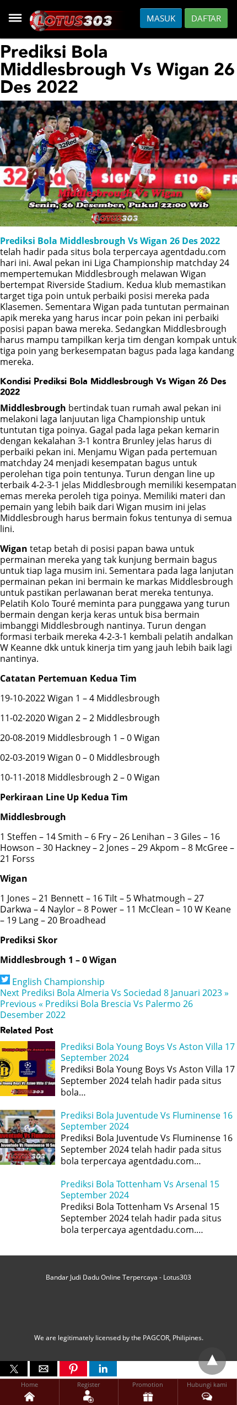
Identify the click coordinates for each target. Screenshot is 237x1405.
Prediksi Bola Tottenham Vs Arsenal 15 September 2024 (140, 1190)
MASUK (161, 18)
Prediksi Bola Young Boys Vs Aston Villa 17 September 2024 (148, 1052)
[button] (14, 1368)
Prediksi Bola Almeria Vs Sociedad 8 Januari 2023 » (114, 993)
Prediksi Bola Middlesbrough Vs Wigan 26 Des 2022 (110, 241)
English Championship (58, 982)
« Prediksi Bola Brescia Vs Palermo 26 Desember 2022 (96, 1009)
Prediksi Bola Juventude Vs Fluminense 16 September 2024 (147, 1121)
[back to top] (212, 1361)
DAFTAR (206, 18)
